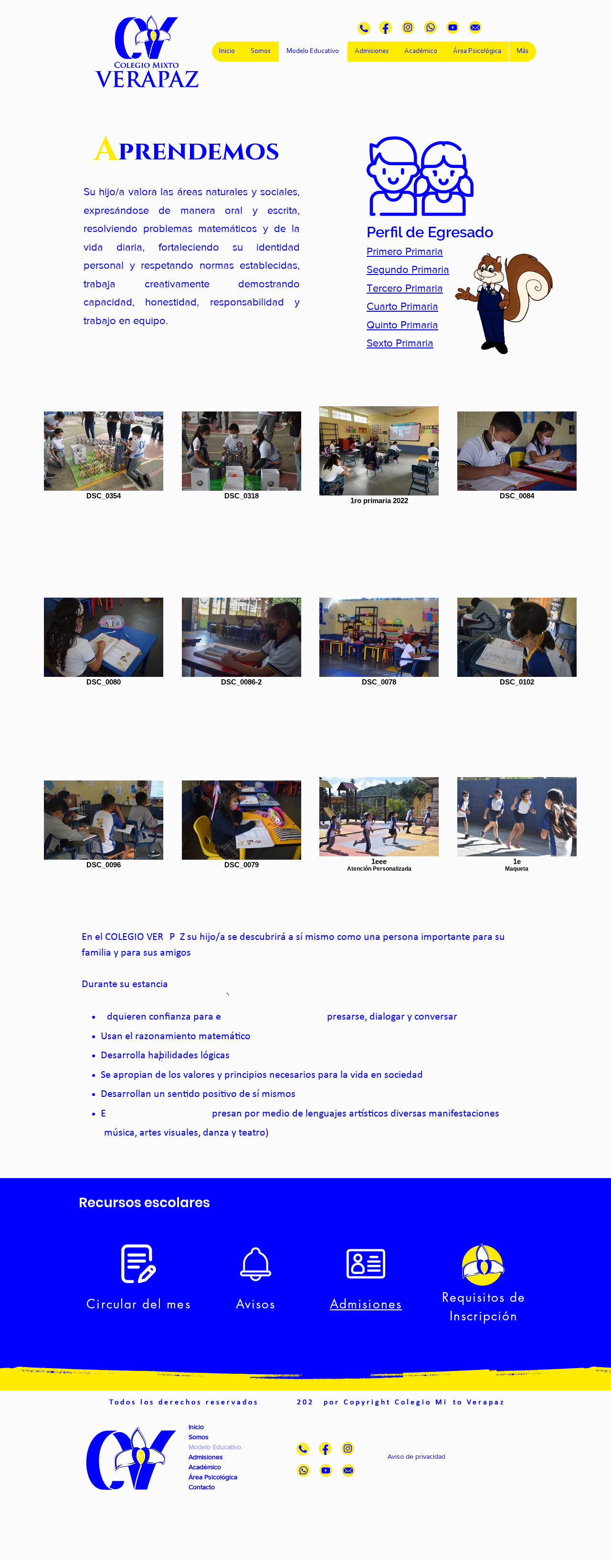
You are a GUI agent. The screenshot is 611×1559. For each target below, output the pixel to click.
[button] (405, 251)
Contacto (202, 1487)
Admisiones (206, 1457)
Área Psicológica (213, 1477)
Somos (199, 1437)
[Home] (364, 28)
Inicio (196, 1427)
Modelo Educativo (215, 1447)
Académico (205, 1467)
